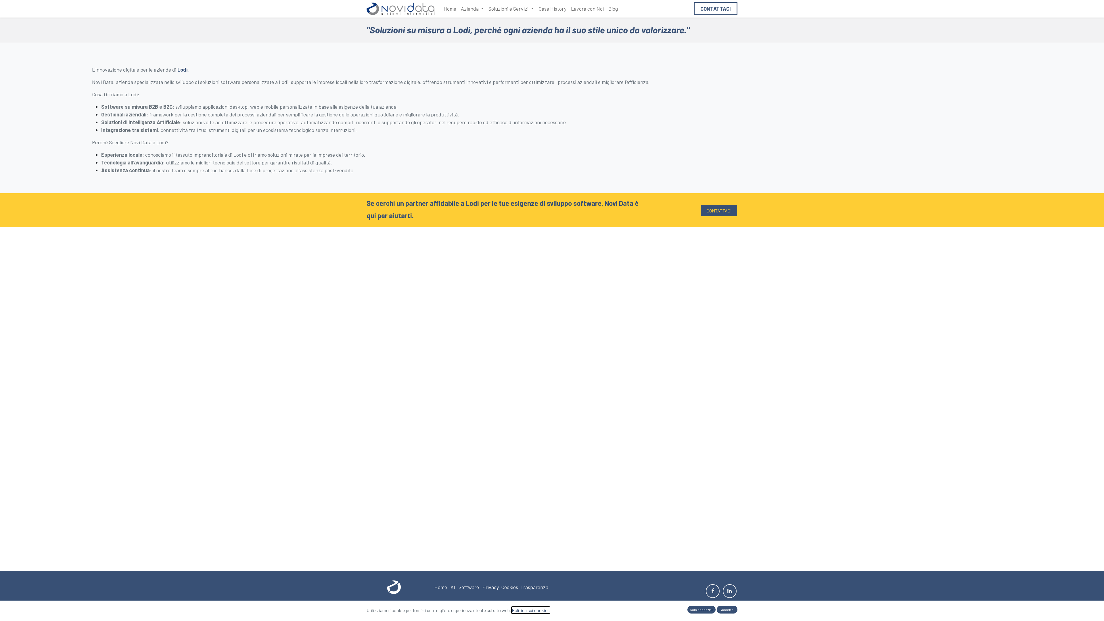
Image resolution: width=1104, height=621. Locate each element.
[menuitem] (450, 9)
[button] (701, 610)
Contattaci (715, 8)
